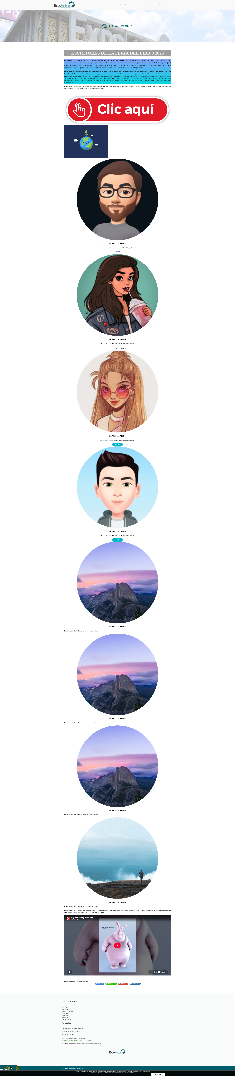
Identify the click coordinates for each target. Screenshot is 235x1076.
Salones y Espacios (104, 5)
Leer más (117, 251)
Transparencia (66, 1019)
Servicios (85, 5)
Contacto (161, 5)
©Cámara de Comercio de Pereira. (72, 1068)
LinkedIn (138, 983)
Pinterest (126, 983)
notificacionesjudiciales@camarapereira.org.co (76, 1040)
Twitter (101, 983)
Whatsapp (114, 983)
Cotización (65, 1009)
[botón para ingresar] (117, 124)
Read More (117, 444)
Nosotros (146, 5)
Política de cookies (128, 1071)
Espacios (65, 1013)
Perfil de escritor (117, 348)
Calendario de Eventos (126, 5)
